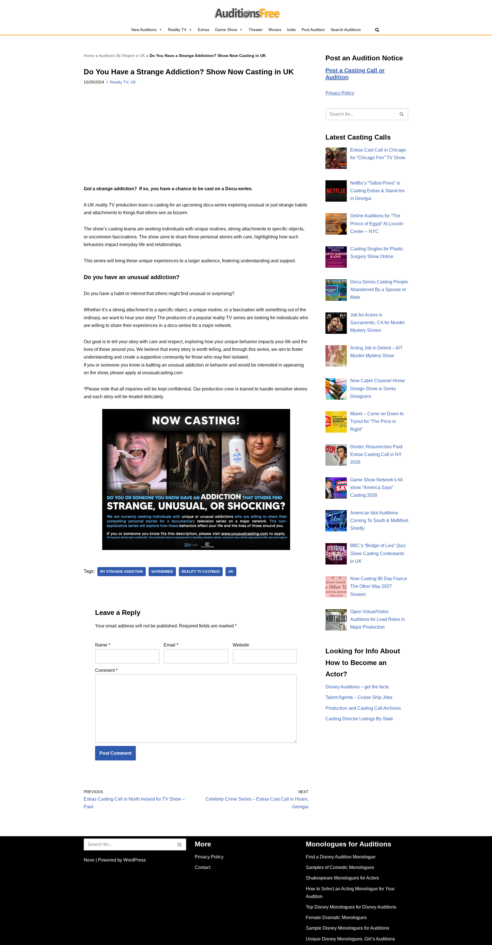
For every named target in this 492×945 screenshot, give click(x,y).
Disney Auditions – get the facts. (357, 686)
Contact (202, 867)
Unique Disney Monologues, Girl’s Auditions (350, 938)
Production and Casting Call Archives (363, 708)
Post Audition (313, 29)
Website (241, 645)
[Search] (377, 30)
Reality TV (177, 29)
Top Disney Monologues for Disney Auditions (351, 907)
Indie (291, 29)
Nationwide (162, 572)
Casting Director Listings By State (359, 718)
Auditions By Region (117, 55)
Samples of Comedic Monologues (340, 867)
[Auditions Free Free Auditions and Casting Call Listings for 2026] (246, 12)
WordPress (134, 860)
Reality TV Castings (201, 572)
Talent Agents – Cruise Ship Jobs (358, 697)
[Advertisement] (196, 143)
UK (142, 55)
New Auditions (144, 29)
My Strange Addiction (121, 572)
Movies (274, 29)
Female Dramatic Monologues (336, 917)
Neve (89, 860)
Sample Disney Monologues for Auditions (347, 928)
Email (171, 645)
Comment (106, 670)
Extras (203, 29)
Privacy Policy (339, 93)
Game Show (226, 29)
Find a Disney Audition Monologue (341, 856)
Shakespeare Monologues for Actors (342, 878)
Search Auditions (346, 29)
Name (102, 645)
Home (89, 55)
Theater (256, 29)
